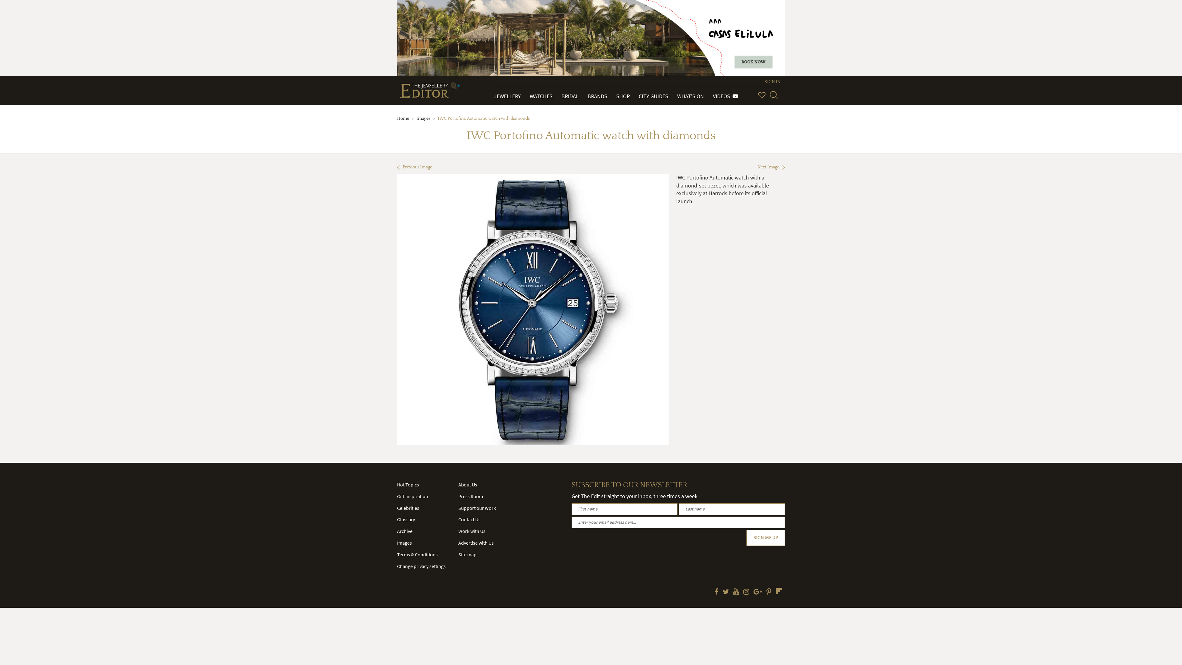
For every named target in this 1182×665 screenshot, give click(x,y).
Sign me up (766, 537)
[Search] (773, 95)
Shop (623, 96)
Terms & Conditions (417, 554)
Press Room (470, 496)
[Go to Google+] (758, 592)
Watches (541, 96)
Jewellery (507, 96)
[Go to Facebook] (716, 592)
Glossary (406, 519)
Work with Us (471, 531)
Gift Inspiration (412, 496)
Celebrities (408, 508)
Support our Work (477, 508)
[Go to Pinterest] (768, 592)
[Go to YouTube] (736, 592)
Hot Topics (408, 485)
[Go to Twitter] (726, 592)
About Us (467, 485)
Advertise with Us (476, 543)
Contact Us (469, 519)
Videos (723, 96)
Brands (597, 96)
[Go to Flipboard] (779, 591)
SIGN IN (772, 81)
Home (403, 118)
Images (423, 118)
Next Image (768, 167)
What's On (690, 96)
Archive (404, 531)
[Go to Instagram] (746, 592)
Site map (467, 554)
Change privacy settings (421, 566)
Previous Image (417, 167)
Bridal (570, 96)
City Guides (653, 96)
